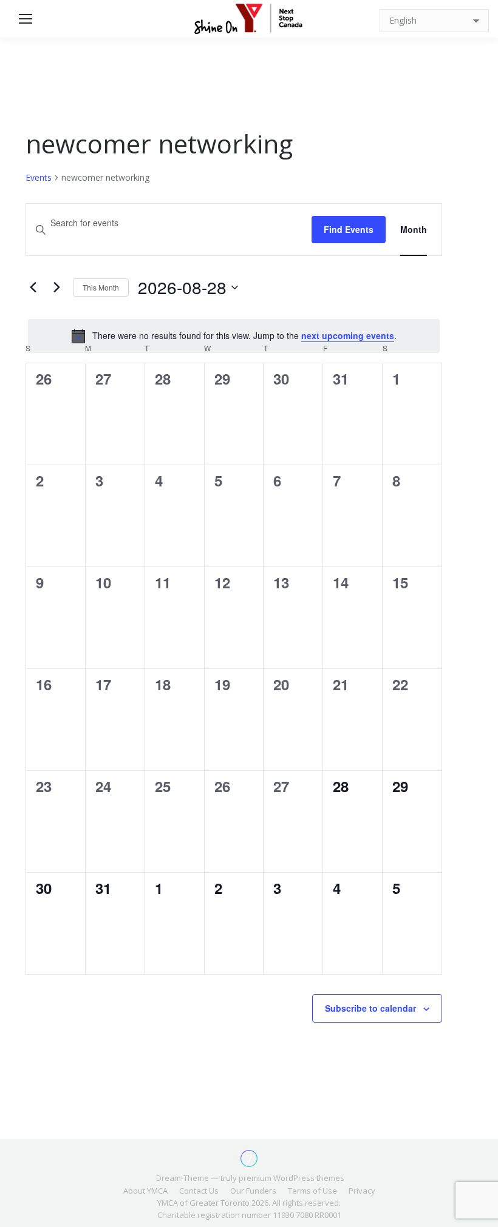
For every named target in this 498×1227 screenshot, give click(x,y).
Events (39, 177)
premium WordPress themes (291, 1177)
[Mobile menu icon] (25, 19)
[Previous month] (33, 287)
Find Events (349, 229)
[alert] (234, 336)
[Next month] (56, 287)
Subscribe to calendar (370, 1008)
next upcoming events (347, 335)
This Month (101, 287)
